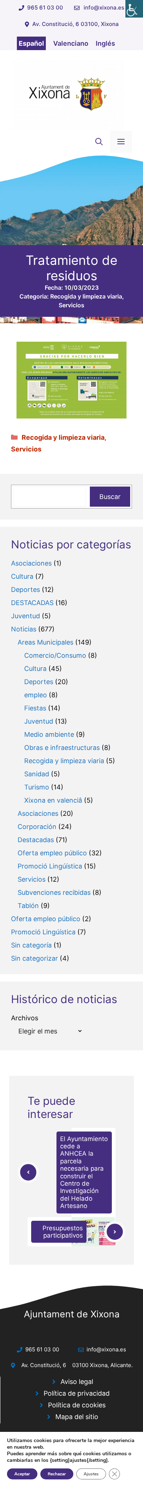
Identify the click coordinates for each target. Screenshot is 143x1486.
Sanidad (36, 774)
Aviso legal (76, 1381)
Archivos (24, 1018)
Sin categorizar (34, 958)
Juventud (25, 616)
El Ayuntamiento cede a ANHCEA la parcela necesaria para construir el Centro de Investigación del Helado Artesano (84, 1172)
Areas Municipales (45, 642)
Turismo (36, 787)
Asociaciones (31, 563)
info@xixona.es (104, 7)
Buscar (110, 496)
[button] (99, 142)
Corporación (37, 826)
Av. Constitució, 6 (43, 1365)
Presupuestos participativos (63, 1231)
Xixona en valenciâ (53, 800)
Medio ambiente (49, 734)
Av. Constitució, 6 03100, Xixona (75, 23)
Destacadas (36, 840)
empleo (35, 695)
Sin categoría (31, 945)
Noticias (23, 629)
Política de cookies (77, 1405)
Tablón (28, 905)
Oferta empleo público (52, 853)
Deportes (25, 589)
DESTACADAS (32, 603)
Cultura (22, 576)
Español (31, 43)
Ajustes (91, 1474)
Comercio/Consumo (55, 655)
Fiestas (35, 708)
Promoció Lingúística (50, 866)
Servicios (71, 305)
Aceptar (22, 1474)
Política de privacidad (77, 1393)
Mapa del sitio (76, 1417)
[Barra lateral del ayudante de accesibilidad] (134, 9)
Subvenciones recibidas (54, 892)
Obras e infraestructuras (62, 747)
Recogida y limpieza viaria (86, 296)
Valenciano (70, 43)
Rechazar (57, 1474)
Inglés (105, 43)
